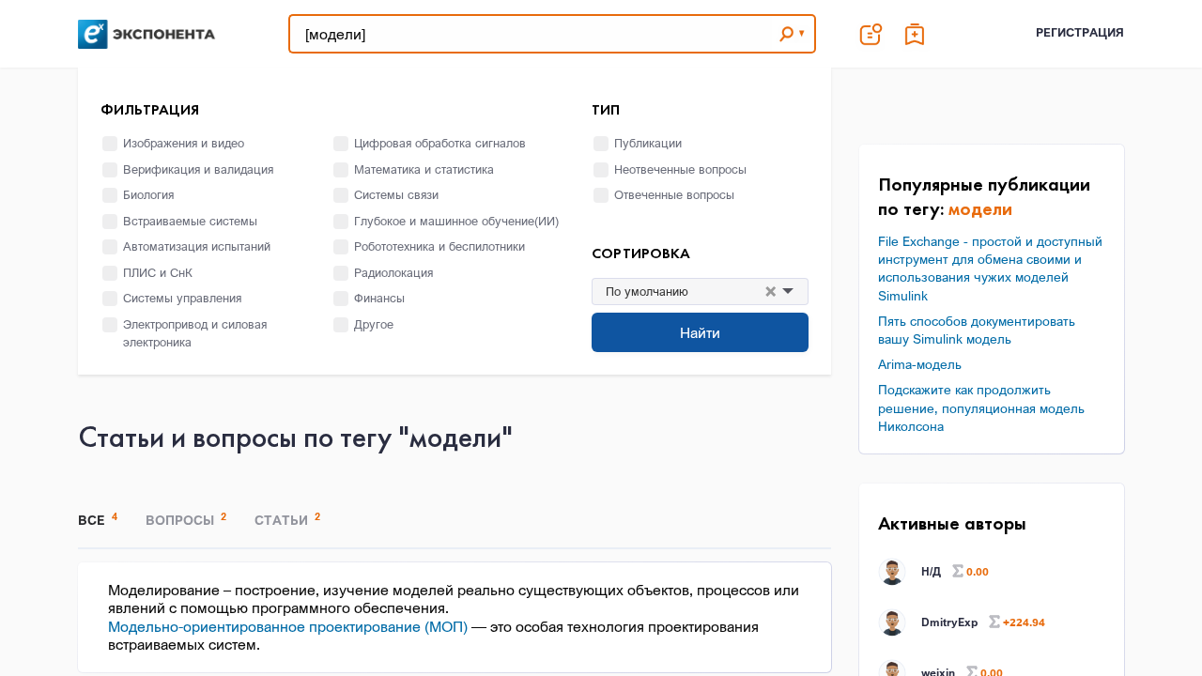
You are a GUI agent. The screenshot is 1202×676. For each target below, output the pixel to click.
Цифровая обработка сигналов (440, 142)
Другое (373, 323)
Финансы (379, 297)
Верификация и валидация (198, 169)
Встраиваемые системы (190, 220)
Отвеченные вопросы (674, 194)
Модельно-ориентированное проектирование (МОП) (288, 626)
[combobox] (727, 291)
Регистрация (1080, 32)
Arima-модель (920, 364)
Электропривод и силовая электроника (195, 333)
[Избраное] (915, 34)
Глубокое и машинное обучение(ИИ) (456, 220)
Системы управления (182, 297)
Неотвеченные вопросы (680, 169)
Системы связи (396, 194)
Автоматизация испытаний (196, 246)
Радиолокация (393, 272)
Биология (148, 194)
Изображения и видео (183, 142)
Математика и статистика (424, 169)
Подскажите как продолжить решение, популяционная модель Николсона (981, 407)
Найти (700, 332)
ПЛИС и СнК (158, 272)
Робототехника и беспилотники (439, 246)
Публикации (648, 142)
